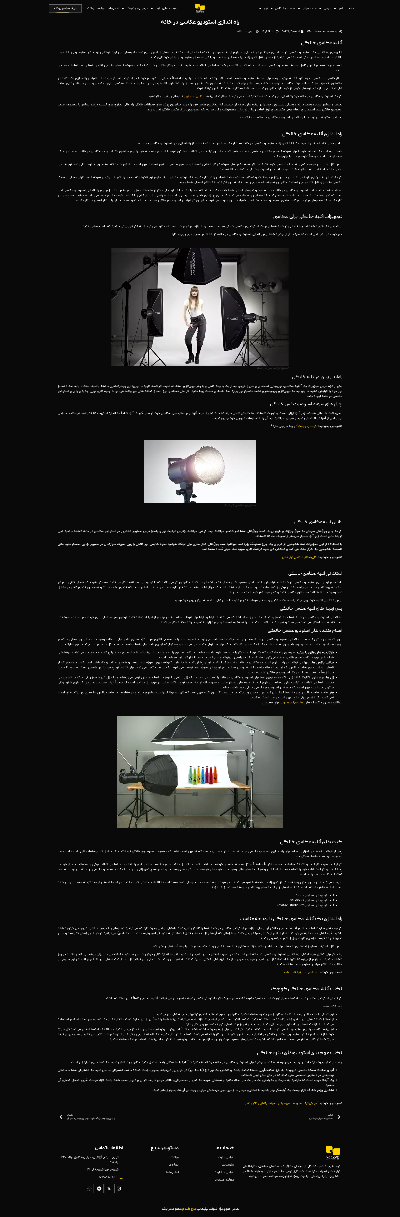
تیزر (266, 8)
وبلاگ (90, 8)
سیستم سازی (169, 8)
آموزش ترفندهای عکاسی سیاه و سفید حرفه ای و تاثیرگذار (281, 1103)
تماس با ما (113, 8)
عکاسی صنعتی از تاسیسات (301, 972)
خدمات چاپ (309, 8)
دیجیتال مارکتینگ (137, 8)
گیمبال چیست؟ (307, 426)
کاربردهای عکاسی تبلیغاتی (300, 557)
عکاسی (343, 8)
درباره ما (100, 8)
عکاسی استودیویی (292, 702)
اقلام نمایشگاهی (285, 8)
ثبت (157, 8)
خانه (351, 8)
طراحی (327, 8)
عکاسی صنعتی (195, 96)
